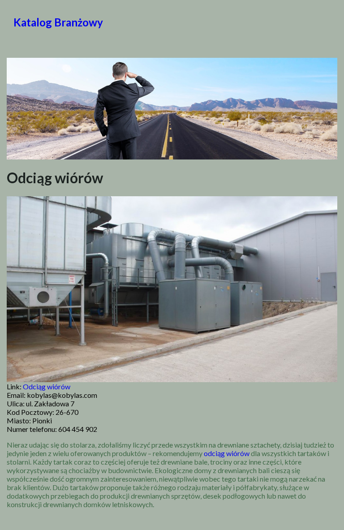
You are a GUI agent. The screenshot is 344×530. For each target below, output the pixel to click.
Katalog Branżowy (58, 22)
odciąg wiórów (226, 453)
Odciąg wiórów (46, 386)
